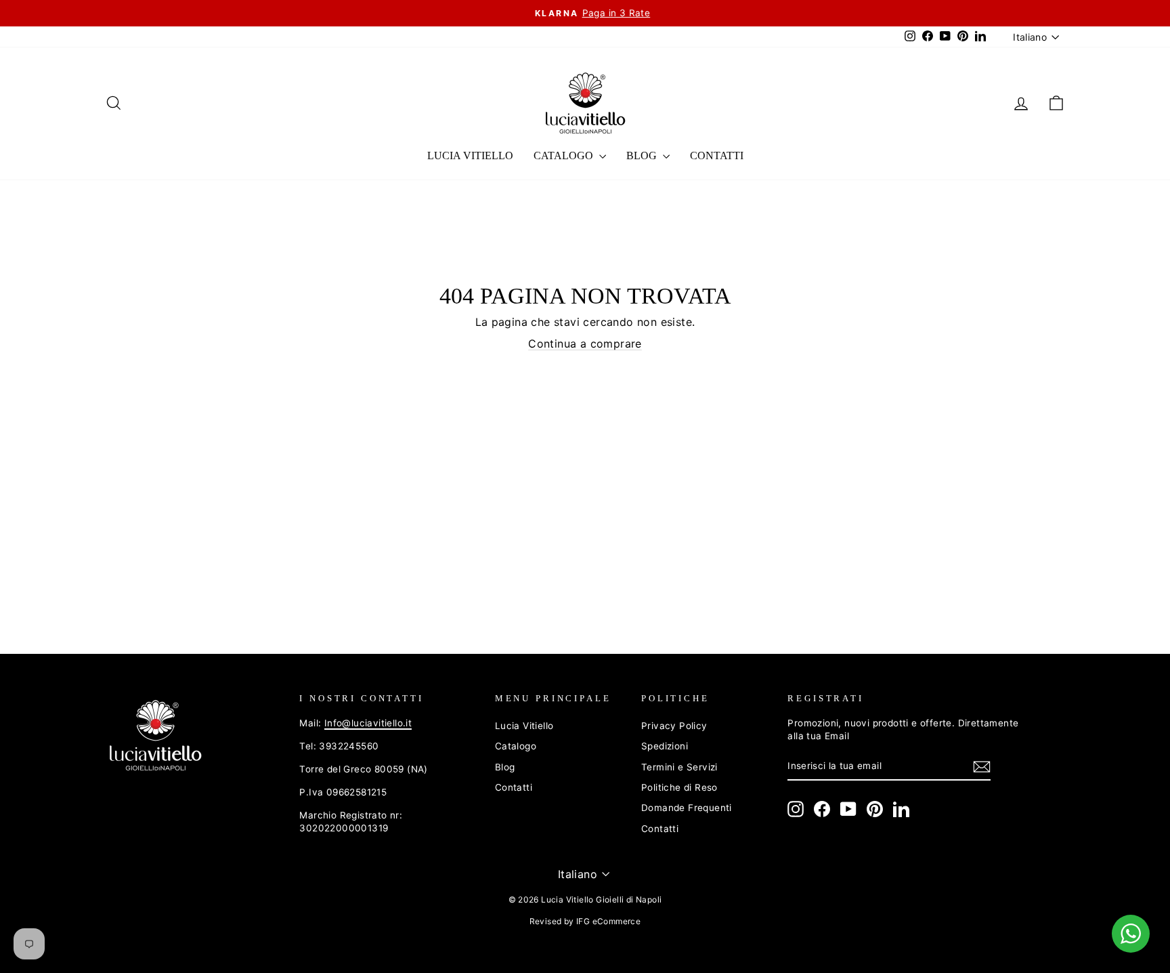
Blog (642, 155)
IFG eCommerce (608, 921)
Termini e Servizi (679, 767)
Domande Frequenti (686, 807)
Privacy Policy (674, 725)
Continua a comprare (585, 343)
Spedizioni (664, 746)
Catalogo (565, 155)
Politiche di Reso (679, 787)
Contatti (716, 155)
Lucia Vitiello (470, 155)
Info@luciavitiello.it (368, 723)
